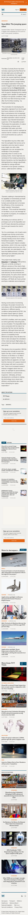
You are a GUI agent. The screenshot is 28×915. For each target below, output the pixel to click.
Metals (3, 568)
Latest (3, 442)
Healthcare (4, 735)
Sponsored (4, 709)
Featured (9, 442)
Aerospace (4, 21)
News (2, 760)
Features (3, 594)
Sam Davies (5, 463)
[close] (26, 2)
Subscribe (14, 420)
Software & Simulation (7, 683)
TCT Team (5, 36)
